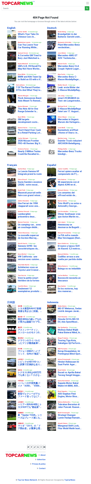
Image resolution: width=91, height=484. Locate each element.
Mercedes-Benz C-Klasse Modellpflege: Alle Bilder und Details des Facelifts (69, 78)
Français (12, 165)
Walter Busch (62, 85)
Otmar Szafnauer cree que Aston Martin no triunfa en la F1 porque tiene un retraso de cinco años (69, 215)
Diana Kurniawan (64, 381)
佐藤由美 (21, 423)
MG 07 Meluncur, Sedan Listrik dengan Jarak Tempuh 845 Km (70, 309)
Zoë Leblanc (20, 85)
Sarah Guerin (23, 243)
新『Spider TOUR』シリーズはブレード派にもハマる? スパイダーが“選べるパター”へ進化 (30, 416)
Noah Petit (22, 190)
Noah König (62, 32)
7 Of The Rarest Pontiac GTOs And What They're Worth (28, 88)
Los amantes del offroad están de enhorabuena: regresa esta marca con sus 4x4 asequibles (70, 194)
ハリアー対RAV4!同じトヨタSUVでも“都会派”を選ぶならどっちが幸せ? (30, 405)
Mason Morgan (23, 95)
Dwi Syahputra (63, 327)
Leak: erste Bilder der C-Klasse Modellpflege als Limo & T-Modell (69, 88)
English (11, 27)
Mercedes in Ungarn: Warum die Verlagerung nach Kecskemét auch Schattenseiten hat (70, 120)
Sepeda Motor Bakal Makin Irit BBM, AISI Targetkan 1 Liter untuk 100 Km (69, 384)
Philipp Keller (63, 149)
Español (51, 165)
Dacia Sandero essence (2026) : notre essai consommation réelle (30, 183)
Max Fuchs (62, 74)
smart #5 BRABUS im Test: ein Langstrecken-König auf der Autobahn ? (70, 99)
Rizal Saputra (63, 391)
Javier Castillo (63, 169)
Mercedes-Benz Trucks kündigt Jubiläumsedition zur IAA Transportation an (70, 152)
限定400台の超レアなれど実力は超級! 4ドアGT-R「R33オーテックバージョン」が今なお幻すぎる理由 (30, 320)
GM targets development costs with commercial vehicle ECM (27, 120)
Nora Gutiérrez (63, 243)
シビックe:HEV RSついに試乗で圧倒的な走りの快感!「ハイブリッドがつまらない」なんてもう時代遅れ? (29, 363)
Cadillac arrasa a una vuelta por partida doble (70, 258)
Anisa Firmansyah (64, 359)
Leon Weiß (61, 127)
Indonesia (52, 302)
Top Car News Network (27, 480)
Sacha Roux (22, 169)
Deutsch (51, 27)
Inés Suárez (62, 179)
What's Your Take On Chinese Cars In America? (28, 35)
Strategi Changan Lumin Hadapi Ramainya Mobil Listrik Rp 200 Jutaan (70, 416)
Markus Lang (62, 138)
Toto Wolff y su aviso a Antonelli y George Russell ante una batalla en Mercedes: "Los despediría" (70, 204)
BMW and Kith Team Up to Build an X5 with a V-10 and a (29, 78)
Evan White (22, 74)
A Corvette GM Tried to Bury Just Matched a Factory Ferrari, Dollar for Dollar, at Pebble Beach (29, 56)
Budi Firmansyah (64, 412)
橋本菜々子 (21, 317)
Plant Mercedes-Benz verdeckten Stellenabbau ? (69, 46)
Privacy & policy (39, 464)
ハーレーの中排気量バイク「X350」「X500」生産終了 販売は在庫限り (29, 384)
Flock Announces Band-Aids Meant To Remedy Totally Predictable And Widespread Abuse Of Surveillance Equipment (30, 99)
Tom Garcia (22, 275)
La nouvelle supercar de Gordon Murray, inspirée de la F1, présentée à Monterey (29, 236)
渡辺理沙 (21, 338)
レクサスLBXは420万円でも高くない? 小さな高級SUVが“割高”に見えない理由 (30, 373)
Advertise (41, 459)
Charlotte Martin (24, 265)
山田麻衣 (21, 402)
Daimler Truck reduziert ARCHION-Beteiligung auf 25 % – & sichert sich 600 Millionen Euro (70, 142)
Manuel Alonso (63, 190)
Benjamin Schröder (65, 42)
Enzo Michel (22, 254)
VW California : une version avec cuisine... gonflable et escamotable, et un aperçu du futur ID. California (29, 258)
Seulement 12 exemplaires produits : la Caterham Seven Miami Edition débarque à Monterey (30, 290)
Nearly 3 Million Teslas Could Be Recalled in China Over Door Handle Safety (29, 152)
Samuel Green (23, 53)
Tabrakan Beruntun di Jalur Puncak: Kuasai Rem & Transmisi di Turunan (69, 405)
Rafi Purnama (63, 349)
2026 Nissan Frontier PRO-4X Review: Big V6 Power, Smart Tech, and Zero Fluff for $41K (30, 142)
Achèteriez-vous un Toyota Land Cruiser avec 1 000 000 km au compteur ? (29, 268)
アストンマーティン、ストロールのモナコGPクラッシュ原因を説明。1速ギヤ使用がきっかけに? (29, 331)
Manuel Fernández (64, 233)
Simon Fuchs (62, 64)
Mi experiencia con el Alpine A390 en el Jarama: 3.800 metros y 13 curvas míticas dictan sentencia (70, 183)
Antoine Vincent (23, 211)
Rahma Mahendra (64, 402)
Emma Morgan (23, 106)
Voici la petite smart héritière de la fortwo (28, 279)
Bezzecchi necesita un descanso (69, 279)
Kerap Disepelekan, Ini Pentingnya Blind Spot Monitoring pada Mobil (69, 352)
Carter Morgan (23, 138)
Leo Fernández (63, 211)
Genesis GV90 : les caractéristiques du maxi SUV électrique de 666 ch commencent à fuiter (29, 247)
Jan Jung (61, 95)
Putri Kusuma (63, 317)
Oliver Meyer (62, 117)
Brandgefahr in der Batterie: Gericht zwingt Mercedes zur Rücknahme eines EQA (70, 35)
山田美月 (21, 359)
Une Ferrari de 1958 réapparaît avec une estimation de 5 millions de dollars (30, 204)
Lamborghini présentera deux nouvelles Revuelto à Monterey (28, 215)
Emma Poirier (23, 127)
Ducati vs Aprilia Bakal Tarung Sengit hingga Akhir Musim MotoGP (69, 373)
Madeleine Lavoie (24, 42)
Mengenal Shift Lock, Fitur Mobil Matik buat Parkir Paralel (69, 427)
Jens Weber (62, 53)
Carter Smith (22, 32)
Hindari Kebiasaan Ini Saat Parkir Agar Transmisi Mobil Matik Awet (69, 363)
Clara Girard (22, 179)
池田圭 (20, 370)
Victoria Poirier (23, 149)
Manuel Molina (63, 254)
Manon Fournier (24, 222)
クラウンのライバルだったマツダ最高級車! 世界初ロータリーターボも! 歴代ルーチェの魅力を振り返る (29, 341)
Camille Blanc (23, 286)
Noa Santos (62, 286)
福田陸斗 (21, 391)
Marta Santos (62, 201)
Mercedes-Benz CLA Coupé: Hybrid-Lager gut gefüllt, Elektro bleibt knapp (68, 67)
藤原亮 (20, 327)
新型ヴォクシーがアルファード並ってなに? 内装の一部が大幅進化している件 (30, 395)
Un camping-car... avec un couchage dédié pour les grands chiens (29, 226)
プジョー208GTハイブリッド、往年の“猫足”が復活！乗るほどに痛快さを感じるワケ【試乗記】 (30, 352)
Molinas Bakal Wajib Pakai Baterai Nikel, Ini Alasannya (69, 331)
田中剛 (20, 349)
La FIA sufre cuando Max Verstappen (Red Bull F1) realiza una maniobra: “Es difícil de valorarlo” (69, 236)
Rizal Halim (62, 370)
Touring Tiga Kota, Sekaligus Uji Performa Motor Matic (69, 341)
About (43, 455)
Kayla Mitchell (23, 64)
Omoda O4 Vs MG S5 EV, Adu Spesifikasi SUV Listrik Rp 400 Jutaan (68, 320)
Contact (42, 468)
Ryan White (22, 117)
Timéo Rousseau (24, 233)
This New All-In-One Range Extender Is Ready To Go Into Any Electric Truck (29, 110)
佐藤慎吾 (21, 412)
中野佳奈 (21, 381)
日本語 (11, 302)
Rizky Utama (62, 306)
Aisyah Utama (63, 423)
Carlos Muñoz (63, 275)
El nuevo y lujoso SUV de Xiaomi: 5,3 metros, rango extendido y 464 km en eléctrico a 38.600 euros (69, 247)
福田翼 (20, 306)
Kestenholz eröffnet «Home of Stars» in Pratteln (68, 131)
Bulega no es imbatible (69, 268)
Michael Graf (62, 106)
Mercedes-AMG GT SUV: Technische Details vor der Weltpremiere (67, 56)
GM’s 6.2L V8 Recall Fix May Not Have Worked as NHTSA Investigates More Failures (30, 67)
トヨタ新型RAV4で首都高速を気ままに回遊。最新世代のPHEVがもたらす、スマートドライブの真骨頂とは (29, 309)
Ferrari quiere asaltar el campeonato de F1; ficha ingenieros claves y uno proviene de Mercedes (70, 172)
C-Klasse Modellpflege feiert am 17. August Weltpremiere (69, 110)
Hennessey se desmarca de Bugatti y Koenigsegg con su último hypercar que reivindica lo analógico (69, 226)
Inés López (62, 222)
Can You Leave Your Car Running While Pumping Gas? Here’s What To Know (28, 46)
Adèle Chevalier (24, 201)
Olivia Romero (63, 266)
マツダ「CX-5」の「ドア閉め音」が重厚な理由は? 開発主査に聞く (29, 427)
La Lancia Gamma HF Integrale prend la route (30, 172)
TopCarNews (69, 480)
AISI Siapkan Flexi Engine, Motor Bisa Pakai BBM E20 (67, 395)
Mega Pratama (63, 338)
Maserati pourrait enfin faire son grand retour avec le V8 (29, 194)
